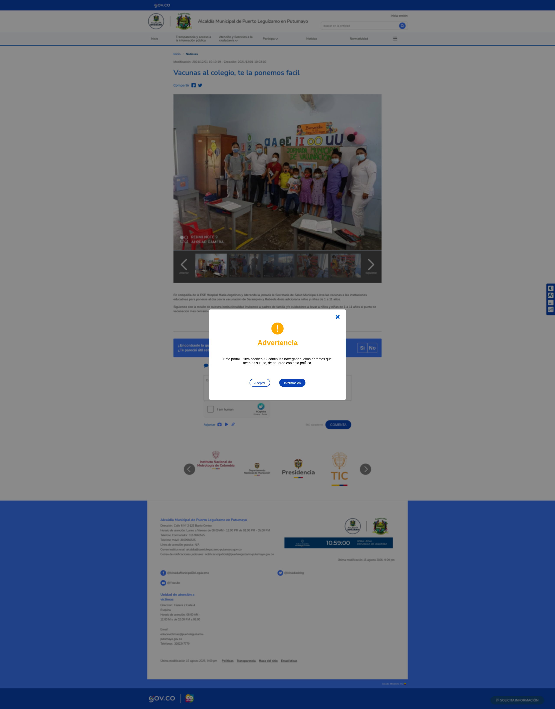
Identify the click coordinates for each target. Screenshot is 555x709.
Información (292, 383)
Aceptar (259, 383)
